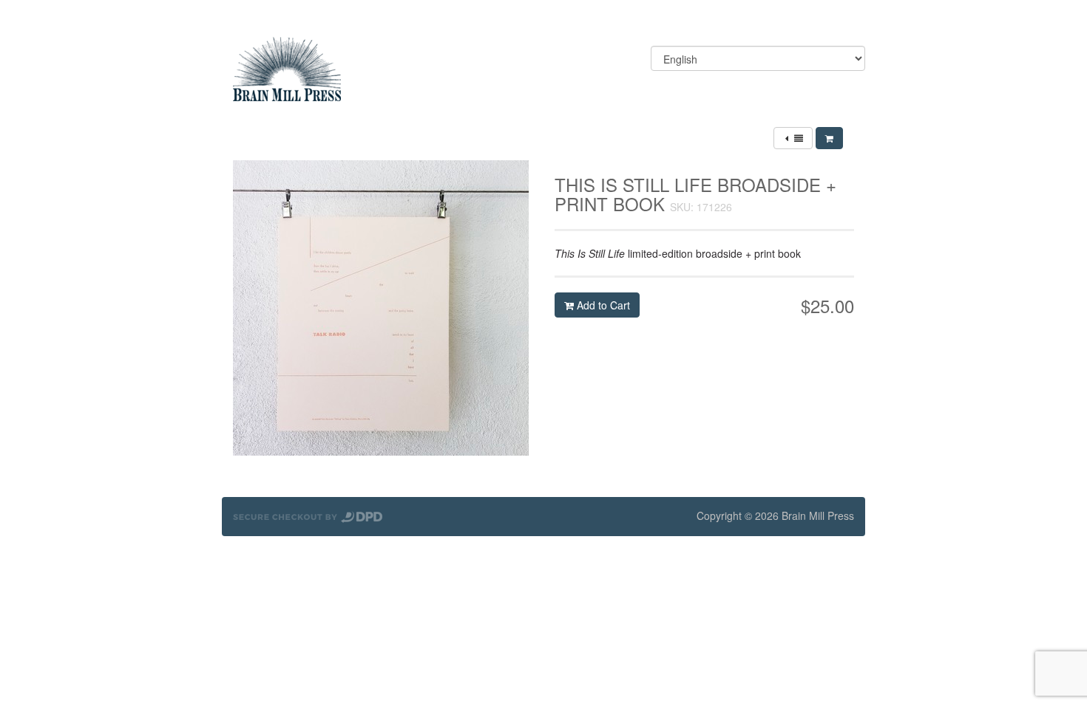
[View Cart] (829, 138)
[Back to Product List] (793, 138)
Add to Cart (602, 305)
